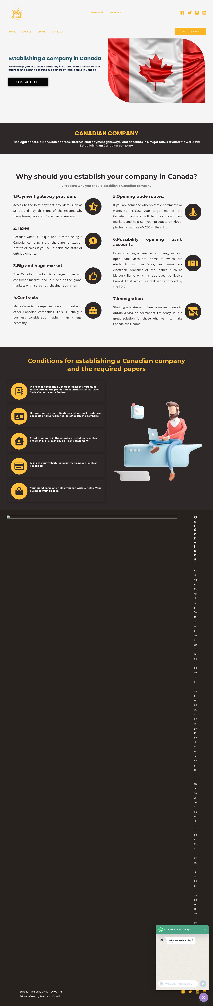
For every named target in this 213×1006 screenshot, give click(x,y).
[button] (190, 31)
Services (41, 31)
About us (26, 31)
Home (12, 31)
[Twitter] (190, 13)
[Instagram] (197, 13)
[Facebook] (182, 13)
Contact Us (57, 31)
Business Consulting (195, 589)
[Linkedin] (204, 13)
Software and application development (195, 653)
